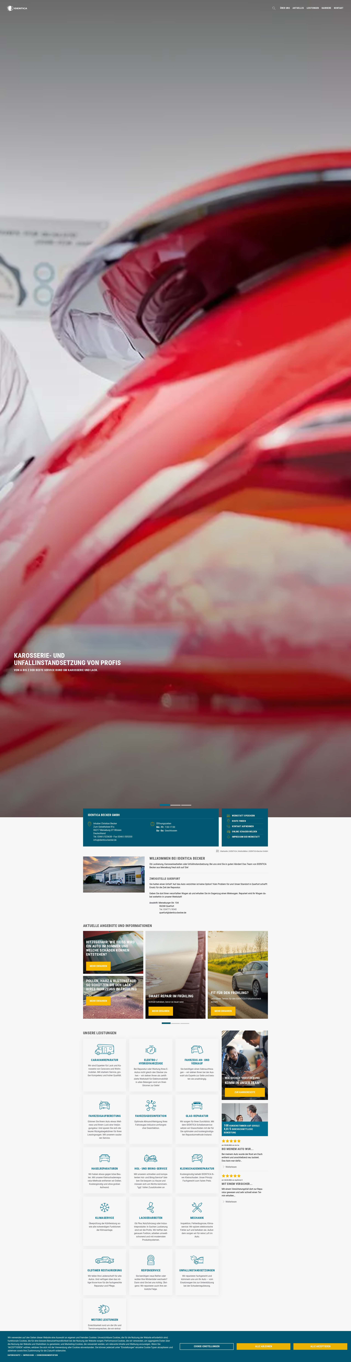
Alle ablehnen (263, 1346)
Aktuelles (298, 8)
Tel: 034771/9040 (168, 909)
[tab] (165, 805)
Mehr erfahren (98, 966)
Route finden (239, 821)
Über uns (285, 8)
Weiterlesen (231, 1167)
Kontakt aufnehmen (243, 826)
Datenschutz (14, 1355)
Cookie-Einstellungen (207, 1346)
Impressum (28, 1355)
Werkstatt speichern (243, 815)
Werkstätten (243, 851)
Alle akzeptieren (320, 1346)
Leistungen (313, 8)
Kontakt (338, 8)
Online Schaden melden (244, 831)
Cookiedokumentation (47, 1355)
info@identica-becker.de (104, 840)
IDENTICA (233, 851)
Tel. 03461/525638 (102, 836)
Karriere (326, 8)
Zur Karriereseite (244, 1092)
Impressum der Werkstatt (246, 836)
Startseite (224, 851)
